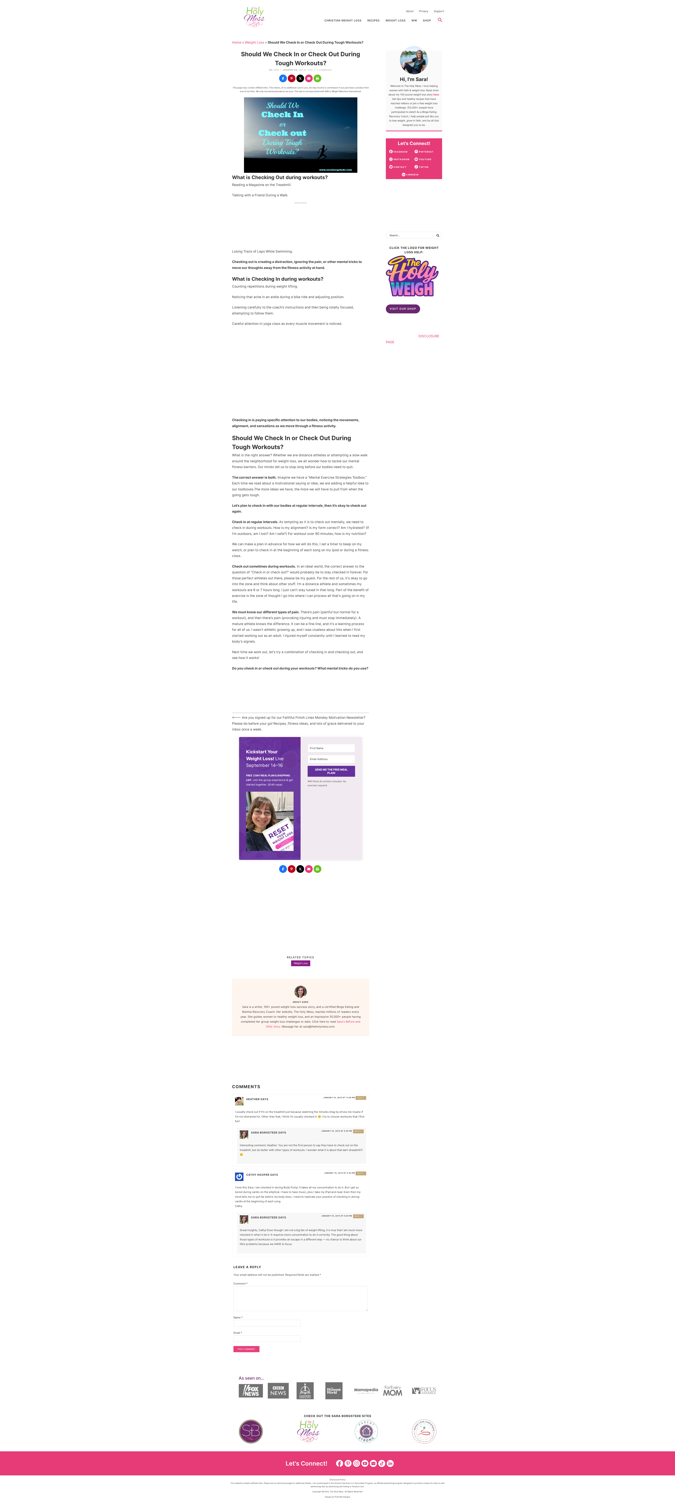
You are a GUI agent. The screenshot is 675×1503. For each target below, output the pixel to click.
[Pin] (291, 78)
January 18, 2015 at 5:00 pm (336, 1216)
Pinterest (348, 1463)
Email (237, 1332)
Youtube (364, 1463)
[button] (270, 822)
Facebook (339, 1463)
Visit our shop (403, 308)
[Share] (283, 78)
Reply (361, 1098)
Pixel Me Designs (342, 1497)
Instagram (356, 1463)
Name (238, 1317)
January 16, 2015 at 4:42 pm (339, 1173)
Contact (373, 1463)
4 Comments (324, 70)
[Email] (309, 78)
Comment (240, 1283)
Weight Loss (254, 42)
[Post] (300, 78)
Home (236, 42)
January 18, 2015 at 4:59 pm (336, 1131)
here (436, 94)
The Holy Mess (255, 17)
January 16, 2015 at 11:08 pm (339, 1097)
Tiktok (381, 1463)
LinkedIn (390, 1463)
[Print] (317, 78)
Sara (276, 70)
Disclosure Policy (337, 1479)
